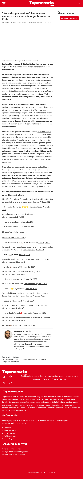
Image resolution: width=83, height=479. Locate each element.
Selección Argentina (12, 74)
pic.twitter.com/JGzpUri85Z (39, 202)
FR (44, 472)
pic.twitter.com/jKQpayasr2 (13, 262)
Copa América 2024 (39, 77)
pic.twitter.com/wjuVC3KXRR (35, 283)
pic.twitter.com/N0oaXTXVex (33, 296)
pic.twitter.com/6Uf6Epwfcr (13, 308)
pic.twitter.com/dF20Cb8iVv (13, 274)
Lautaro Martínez (14, 80)
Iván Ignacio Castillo (22, 331)
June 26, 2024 (28, 222)
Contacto (7, 428)
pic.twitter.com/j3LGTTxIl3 (33, 250)
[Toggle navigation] (4, 3)
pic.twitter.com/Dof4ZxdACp (14, 237)
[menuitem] (79, 3)
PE (49, 472)
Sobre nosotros (10, 430)
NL (54, 472)
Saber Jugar (9, 439)
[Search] (79, 3)
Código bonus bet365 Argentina (15, 451)
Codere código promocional (13, 454)
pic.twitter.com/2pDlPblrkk (13, 217)
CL (47, 472)
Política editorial (10, 436)
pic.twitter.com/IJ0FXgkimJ (13, 320)
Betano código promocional (13, 449)
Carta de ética (9, 433)
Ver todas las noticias (69, 18)
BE (52, 472)
